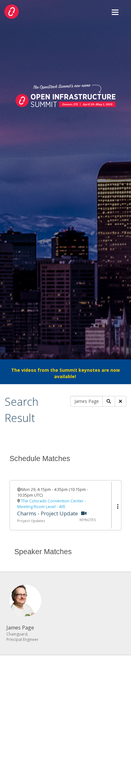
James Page (20, 627)
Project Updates (31, 520)
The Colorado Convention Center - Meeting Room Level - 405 (51, 503)
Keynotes (87, 520)
